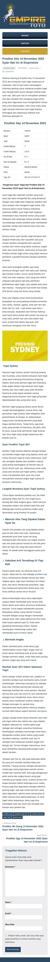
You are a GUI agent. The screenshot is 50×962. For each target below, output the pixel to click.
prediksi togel (9, 68)
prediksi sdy (8, 814)
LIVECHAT (25, 51)
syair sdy (6, 817)
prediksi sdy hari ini (22, 814)
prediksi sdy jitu (38, 814)
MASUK (25, 35)
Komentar (10, 867)
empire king (34, 68)
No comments (8, 71)
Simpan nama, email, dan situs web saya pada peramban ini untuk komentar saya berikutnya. (24, 938)
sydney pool (17, 817)
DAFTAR (25, 43)
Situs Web (9, 924)
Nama (8, 902)
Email (8, 913)
